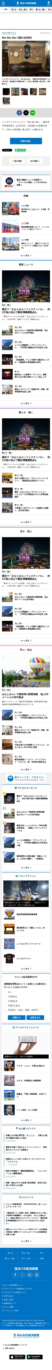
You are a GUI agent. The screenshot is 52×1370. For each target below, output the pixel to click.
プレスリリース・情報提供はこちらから (18, 1289)
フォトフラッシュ (9, 33)
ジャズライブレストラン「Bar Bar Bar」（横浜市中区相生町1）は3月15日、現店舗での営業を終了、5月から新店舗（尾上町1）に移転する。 (26, 81)
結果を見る (35, 1017)
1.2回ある (12, 996)
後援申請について (10, 1303)
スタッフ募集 (8, 1307)
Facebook (15, 1275)
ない (10, 992)
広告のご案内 (8, 1300)
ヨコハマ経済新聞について (13, 1285)
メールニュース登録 (11, 1310)
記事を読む (26, 141)
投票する (17, 1017)
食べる (13, 9)
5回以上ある (14, 1005)
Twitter (22, 1275)
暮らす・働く (40, 9)
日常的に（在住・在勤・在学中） (24, 1010)
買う (31, 9)
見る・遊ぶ (23, 9)
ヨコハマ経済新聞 (26, 3)
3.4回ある (13, 1001)
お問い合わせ (8, 1296)
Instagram (29, 1275)
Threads (37, 1275)
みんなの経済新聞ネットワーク (26, 1336)
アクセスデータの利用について (15, 1292)
